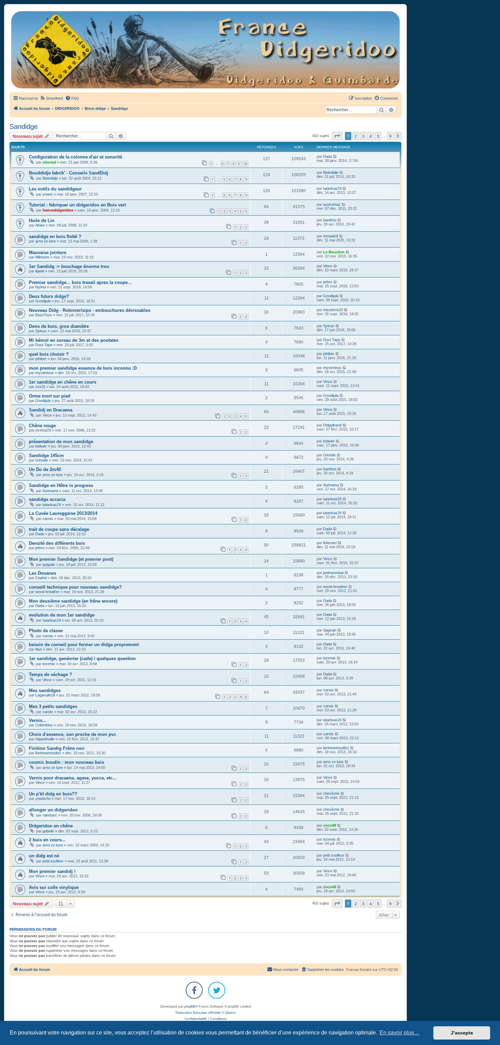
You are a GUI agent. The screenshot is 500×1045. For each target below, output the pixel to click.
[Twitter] (216, 990)
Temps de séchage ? (50, 674)
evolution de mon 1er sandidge (62, 615)
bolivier (41, 446)
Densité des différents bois (57, 543)
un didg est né (44, 855)
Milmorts (42, 257)
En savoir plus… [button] (399, 1032)
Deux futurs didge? (49, 296)
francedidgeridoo (58, 210)
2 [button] (355, 136)
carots (48, 519)
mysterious (44, 373)
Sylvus (41, 331)
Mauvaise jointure (47, 252)
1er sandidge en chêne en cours (62, 382)
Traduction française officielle (198, 1012)
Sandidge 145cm (46, 455)
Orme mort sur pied (49, 396)
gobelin (48, 831)
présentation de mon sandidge (61, 441)
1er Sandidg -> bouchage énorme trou (69, 266)
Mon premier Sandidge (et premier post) (71, 559)
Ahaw (40, 225)
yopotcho (43, 798)
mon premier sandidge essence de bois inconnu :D (83, 368)
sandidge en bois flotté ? (55, 236)
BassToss (43, 315)
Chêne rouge (42, 425)
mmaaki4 (330, 236)
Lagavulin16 (45, 695)
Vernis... (37, 720)
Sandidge (24, 126)
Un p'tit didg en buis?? (53, 793)
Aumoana (50, 491)
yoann (48, 194)
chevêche (331, 793)
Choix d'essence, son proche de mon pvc (72, 734)
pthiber (41, 359)
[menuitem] (51, 98)
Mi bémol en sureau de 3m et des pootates (73, 340)
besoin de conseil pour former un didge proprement (84, 644)
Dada (327, 156)
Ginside (41, 460)
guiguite (49, 564)
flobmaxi (330, 543)
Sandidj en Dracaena (50, 409)
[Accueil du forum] (205, 49)
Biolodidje (50, 178)
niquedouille (44, 739)
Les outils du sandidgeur (55, 188)
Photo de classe (46, 630)
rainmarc (50, 815)
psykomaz (331, 204)
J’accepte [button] (462, 1032)
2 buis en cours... (47, 839)
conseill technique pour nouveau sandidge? (75, 587)
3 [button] (363, 136)
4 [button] (370, 136)
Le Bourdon (334, 252)
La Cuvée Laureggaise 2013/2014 (63, 513)
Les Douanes (42, 573)
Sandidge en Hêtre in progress (61, 485)
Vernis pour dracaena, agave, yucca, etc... (73, 777)
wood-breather (47, 592)
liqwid (39, 271)
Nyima (40, 287)
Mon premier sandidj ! (52, 871)
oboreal (49, 162)
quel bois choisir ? (49, 354)
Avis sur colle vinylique (54, 887)
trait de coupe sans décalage (59, 529)
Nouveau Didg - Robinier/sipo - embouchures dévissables (89, 310)
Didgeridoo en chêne (51, 825)
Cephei (41, 578)
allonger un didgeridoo (53, 809)
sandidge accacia (47, 499)
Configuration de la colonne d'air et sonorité (75, 156)
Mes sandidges (45, 690)
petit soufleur (53, 861)
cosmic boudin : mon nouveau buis (66, 762)
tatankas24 (332, 188)
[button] (337, 136)
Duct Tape (43, 345)
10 (245, 164)
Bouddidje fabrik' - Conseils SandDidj (68, 172)
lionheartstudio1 (48, 753)
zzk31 (40, 387)
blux (38, 649)
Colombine (44, 725)
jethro (327, 282)
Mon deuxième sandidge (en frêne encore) (73, 601)
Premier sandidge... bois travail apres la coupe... (80, 282)
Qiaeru (230, 1012)
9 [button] (390, 136)
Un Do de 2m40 (45, 469)
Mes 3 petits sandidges (53, 706)
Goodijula (43, 301)
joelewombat (333, 573)
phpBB (189, 1006)
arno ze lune (45, 241)
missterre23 (333, 310)
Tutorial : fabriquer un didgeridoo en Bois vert (77, 204)
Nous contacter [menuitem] (286, 969)
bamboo (329, 220)
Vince (327, 266)
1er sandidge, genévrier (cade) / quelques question (82, 658)
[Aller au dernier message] (335, 156)
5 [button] (378, 136)
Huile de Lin (41, 220)
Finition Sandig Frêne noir (57, 748)
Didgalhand (332, 425)
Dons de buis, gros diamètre (59, 326)
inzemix (49, 664)
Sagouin (329, 630)
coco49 (329, 825)
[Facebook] (194, 990)
